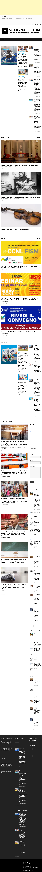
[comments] (36, 490)
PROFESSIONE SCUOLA (16, 20)
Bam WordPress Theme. (6, 763)
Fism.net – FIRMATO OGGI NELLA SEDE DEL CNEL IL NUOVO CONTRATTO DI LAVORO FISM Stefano (19, 267)
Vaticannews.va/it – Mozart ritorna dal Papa (15, 229)
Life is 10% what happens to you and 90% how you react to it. (37, 532)
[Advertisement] (21, 7)
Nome (32, 454)
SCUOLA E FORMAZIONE (6, 20)
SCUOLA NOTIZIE (5, 511)
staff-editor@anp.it (9, 360)
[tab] (31, 490)
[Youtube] (34, 24)
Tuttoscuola (6, 49)
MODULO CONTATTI (5, 22)
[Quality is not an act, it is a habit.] (31, 521)
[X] (36, 24)
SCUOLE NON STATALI (26, 20)
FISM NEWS (11, 18)
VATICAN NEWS (5, 137)
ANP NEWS (4, 342)
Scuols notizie (19, 738)
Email (32, 460)
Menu (4, 39)
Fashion (17, 746)
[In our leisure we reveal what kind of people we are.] (31, 512)
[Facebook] (32, 24)
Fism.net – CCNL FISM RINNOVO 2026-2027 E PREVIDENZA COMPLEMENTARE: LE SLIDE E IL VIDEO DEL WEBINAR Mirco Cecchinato (20, 299)
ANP (4, 350)
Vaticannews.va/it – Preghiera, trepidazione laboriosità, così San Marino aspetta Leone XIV (37, 561)
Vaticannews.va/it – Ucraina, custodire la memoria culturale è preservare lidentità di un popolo (37, 599)
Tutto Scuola (5, 44)
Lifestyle (32, 745)
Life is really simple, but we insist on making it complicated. (37, 542)
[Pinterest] (37, 24)
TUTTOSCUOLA (5, 18)
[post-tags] (39, 490)
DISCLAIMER (34, 20)
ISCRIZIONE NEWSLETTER (15, 22)
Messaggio (32, 466)
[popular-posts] (31, 490)
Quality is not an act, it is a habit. (37, 522)
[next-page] (4, 234)
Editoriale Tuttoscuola (9, 61)
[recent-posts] (34, 490)
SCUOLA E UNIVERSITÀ (27, 18)
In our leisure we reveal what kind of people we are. (37, 514)
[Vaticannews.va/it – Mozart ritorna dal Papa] (31, 585)
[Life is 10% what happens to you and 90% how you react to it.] (31, 529)
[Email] (40, 24)
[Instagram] (38, 24)
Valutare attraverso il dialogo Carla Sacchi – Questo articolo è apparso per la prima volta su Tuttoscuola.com (37, 70)
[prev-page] (2, 234)
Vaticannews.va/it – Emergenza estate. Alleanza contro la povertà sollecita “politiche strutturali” (37, 614)
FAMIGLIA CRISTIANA (18, 18)
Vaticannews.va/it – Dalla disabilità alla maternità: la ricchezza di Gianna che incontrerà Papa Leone (20, 198)
